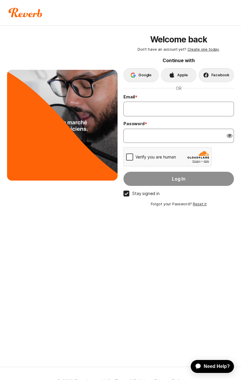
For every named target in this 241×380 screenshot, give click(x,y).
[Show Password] (229, 136)
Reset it (200, 204)
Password (134, 123)
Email (129, 96)
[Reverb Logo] (25, 13)
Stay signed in (146, 193)
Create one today (203, 49)
